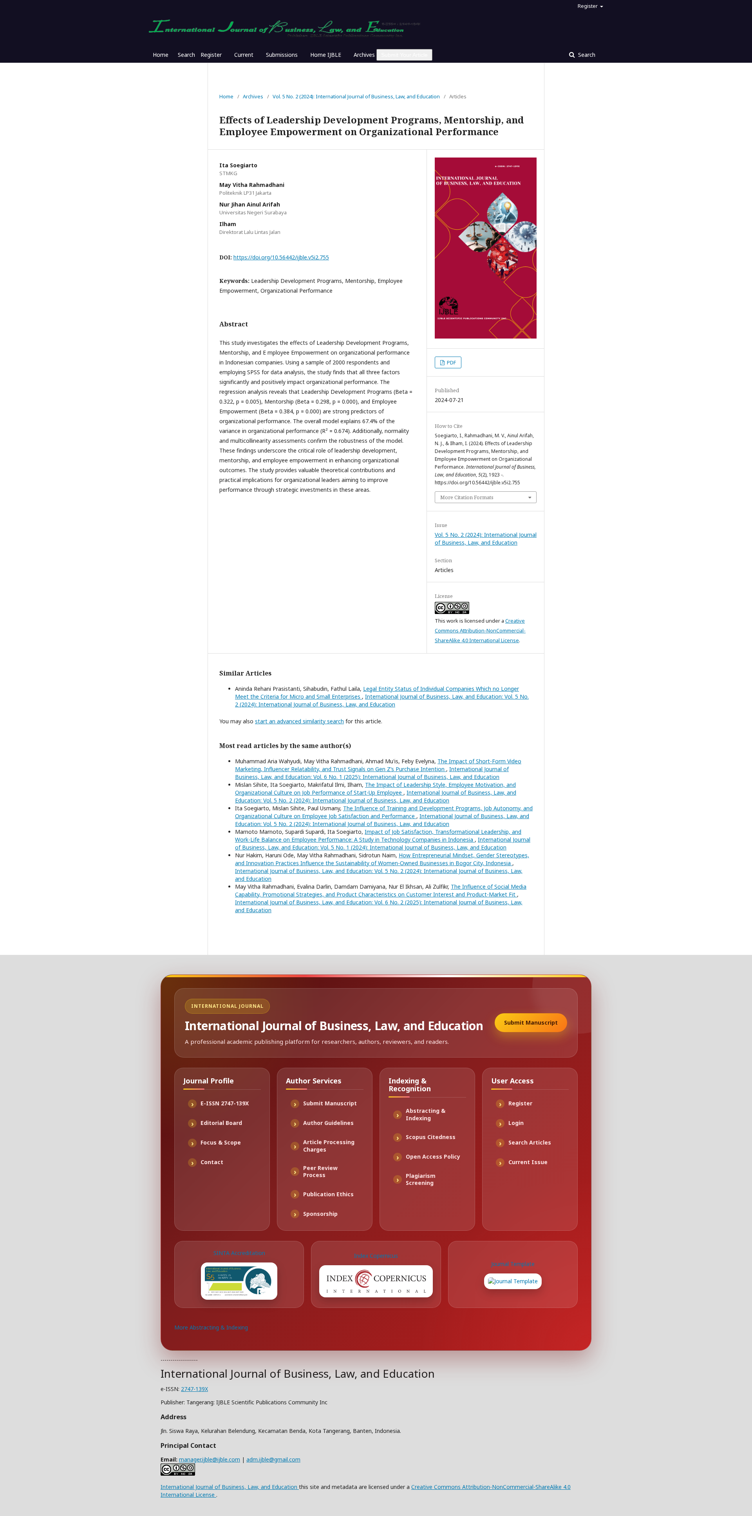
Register (211, 54)
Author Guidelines (328, 1123)
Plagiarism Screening (421, 1179)
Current (243, 54)
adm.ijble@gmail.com (273, 1459)
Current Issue (528, 1162)
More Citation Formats (467, 497)
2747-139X (194, 1389)
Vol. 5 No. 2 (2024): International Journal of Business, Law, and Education (356, 96)
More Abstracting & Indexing (211, 1327)
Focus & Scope (221, 1142)
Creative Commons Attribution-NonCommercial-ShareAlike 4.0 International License (480, 630)
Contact (212, 1162)
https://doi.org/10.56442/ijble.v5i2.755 (281, 257)
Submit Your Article (404, 55)
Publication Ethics (328, 1194)
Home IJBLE (325, 54)
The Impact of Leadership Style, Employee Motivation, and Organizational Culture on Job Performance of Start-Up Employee (375, 788)
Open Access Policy (433, 1156)
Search (186, 54)
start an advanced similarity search (299, 721)
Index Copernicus (376, 1255)
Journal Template (513, 1264)
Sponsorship (320, 1213)
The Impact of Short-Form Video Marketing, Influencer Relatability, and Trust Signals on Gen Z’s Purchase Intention (378, 765)
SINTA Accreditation (239, 1253)
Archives (364, 54)
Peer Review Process (320, 1171)
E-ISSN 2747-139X (225, 1103)
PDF (451, 362)
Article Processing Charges (328, 1145)
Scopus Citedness (431, 1137)
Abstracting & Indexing (425, 1114)
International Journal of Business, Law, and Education (230, 1487)
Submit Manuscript (531, 1022)
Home (160, 54)
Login (516, 1123)
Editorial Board (221, 1123)
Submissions (282, 54)
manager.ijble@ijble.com (209, 1459)
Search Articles (529, 1142)
